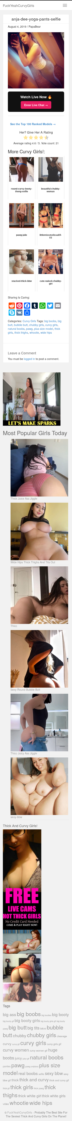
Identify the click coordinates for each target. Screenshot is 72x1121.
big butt (18, 1027)
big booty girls (27, 1020)
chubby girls (36, 325)
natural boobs (16, 329)
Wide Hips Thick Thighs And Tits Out (33, 562)
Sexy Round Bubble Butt (25, 689)
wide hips (46, 332)
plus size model (43, 329)
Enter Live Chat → (36, 105)
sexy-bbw (16, 817)
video (6, 1104)
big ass (9, 1014)
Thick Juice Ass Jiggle (24, 498)
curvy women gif (38, 1050)
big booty (60, 1014)
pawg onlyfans (31, 1066)
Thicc (14, 626)
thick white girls (53, 1095)
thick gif (6, 1088)
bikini (43, 1028)
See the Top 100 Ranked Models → (33, 124)
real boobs (28, 1073)
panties (7, 1066)
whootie (34, 332)
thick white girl (29, 1095)
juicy (18, 1058)
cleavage (62, 1036)
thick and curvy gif (59, 1080)
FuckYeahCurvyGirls (18, 5)
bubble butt (21, 325)
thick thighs (21, 332)
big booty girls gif (48, 1021)
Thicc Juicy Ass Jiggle (24, 753)
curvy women (16, 1050)
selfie (41, 1074)
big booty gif (8, 1021)
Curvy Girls (29, 321)
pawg (29, 329)
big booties (46, 1015)
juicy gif (26, 1058)
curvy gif (16, 1044)
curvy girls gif (54, 1044)
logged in (29, 359)
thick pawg (39, 1088)
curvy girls (51, 325)
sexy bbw (54, 1073)
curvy (7, 1043)
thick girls (21, 1087)
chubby (19, 1035)
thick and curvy (34, 1079)
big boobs (50, 321)
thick (15, 1079)
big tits (33, 1028)
